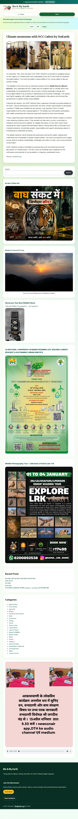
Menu (57, 14)
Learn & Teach (13, 630)
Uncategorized (14, 649)
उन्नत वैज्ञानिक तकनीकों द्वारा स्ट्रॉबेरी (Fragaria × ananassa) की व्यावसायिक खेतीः (27, 588)
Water (11, 651)
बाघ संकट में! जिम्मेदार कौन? (12, 183)
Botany (11, 611)
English (32, 26)
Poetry (11, 639)
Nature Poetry (13, 635)
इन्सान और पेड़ (9, 581)
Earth (10, 616)
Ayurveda (12, 609)
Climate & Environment (16, 614)
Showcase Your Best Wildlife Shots (20, 303)
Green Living (13, 625)
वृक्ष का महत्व (8, 585)
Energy (11, 621)
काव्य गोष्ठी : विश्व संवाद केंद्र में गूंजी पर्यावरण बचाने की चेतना (20, 578)
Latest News (13, 628)
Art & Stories (13, 607)
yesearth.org (16, 156)
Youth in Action (14, 653)
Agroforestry (13, 604)
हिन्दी (38, 26)
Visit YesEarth (50, 2)
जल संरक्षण (8, 583)
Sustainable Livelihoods (16, 646)
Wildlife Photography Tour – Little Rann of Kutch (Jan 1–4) (29, 464)
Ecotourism (12, 618)
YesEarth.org (19, 806)
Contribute (8, 792)
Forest (11, 623)
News (11, 637)
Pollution (11, 642)
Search (7, 169)
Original (44, 26)
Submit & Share (14, 644)
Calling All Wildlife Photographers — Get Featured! (21, 306)
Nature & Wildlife (14, 632)
